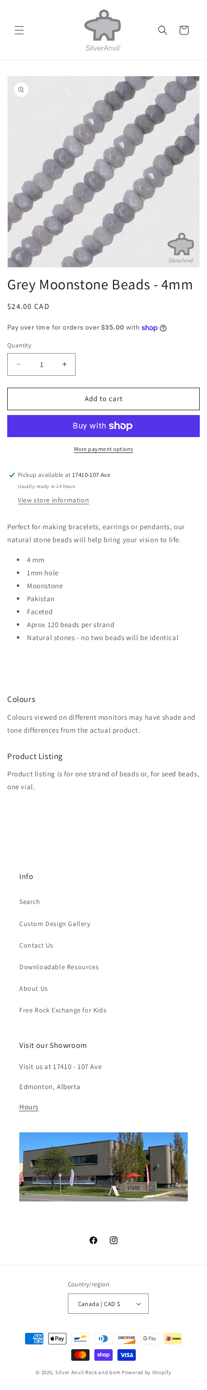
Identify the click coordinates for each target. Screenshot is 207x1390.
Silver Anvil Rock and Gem (88, 1372)
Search (29, 901)
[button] (19, 30)
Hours (29, 1106)
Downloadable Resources (59, 966)
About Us (33, 988)
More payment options (103, 448)
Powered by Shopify (146, 1372)
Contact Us (36, 945)
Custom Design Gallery (55, 923)
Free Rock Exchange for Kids (62, 1010)
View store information (53, 500)
